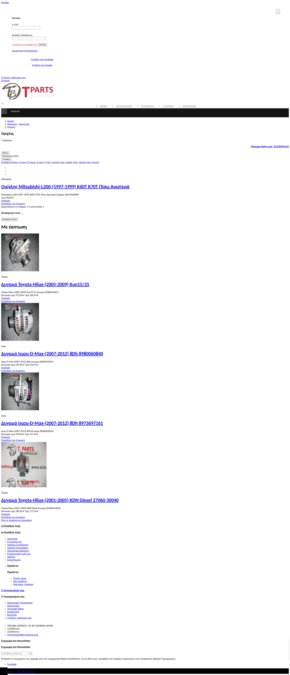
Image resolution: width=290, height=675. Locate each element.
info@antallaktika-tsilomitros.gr (23, 635)
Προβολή (5, 201)
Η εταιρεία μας (14, 542)
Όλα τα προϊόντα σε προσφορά (16, 520)
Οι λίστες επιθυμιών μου (13, 78)
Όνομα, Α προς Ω (20, 162)
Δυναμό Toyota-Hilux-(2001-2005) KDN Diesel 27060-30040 (60, 500)
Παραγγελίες (13, 606)
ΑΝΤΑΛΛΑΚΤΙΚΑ (124, 106)
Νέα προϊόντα (20, 581)
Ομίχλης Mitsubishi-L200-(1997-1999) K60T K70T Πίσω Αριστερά (65, 187)
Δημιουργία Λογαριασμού (25, 51)
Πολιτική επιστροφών (17, 548)
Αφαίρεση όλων (26, 672)
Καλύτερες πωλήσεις (23, 584)
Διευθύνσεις (13, 612)
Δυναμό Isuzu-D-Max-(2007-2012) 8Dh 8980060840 (52, 354)
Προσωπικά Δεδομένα (18, 551)
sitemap (11, 557)
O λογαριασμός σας (12, 590)
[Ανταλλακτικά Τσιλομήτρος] (28, 100)
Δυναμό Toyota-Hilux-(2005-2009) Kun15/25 (45, 284)
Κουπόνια (12, 615)
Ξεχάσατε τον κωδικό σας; (25, 44)
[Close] (278, 11)
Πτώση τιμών (19, 578)
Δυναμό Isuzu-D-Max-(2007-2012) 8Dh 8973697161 (52, 423)
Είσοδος (5, 3)
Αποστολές (12, 539)
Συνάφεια (6, 159)
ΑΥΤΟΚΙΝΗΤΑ (147, 106)
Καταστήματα (14, 560)
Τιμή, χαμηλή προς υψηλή (59, 162)
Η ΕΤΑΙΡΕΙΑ (168, 106)
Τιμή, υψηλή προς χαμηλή (86, 162)
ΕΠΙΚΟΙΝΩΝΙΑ (189, 106)
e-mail (15, 24)
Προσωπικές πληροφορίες (20, 603)
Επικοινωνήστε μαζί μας (19, 554)
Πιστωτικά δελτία (15, 609)
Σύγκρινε (5, 81)
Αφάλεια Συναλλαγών (17, 545)
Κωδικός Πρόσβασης (22, 35)
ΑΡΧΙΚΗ (103, 106)
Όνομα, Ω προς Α (37, 162)
